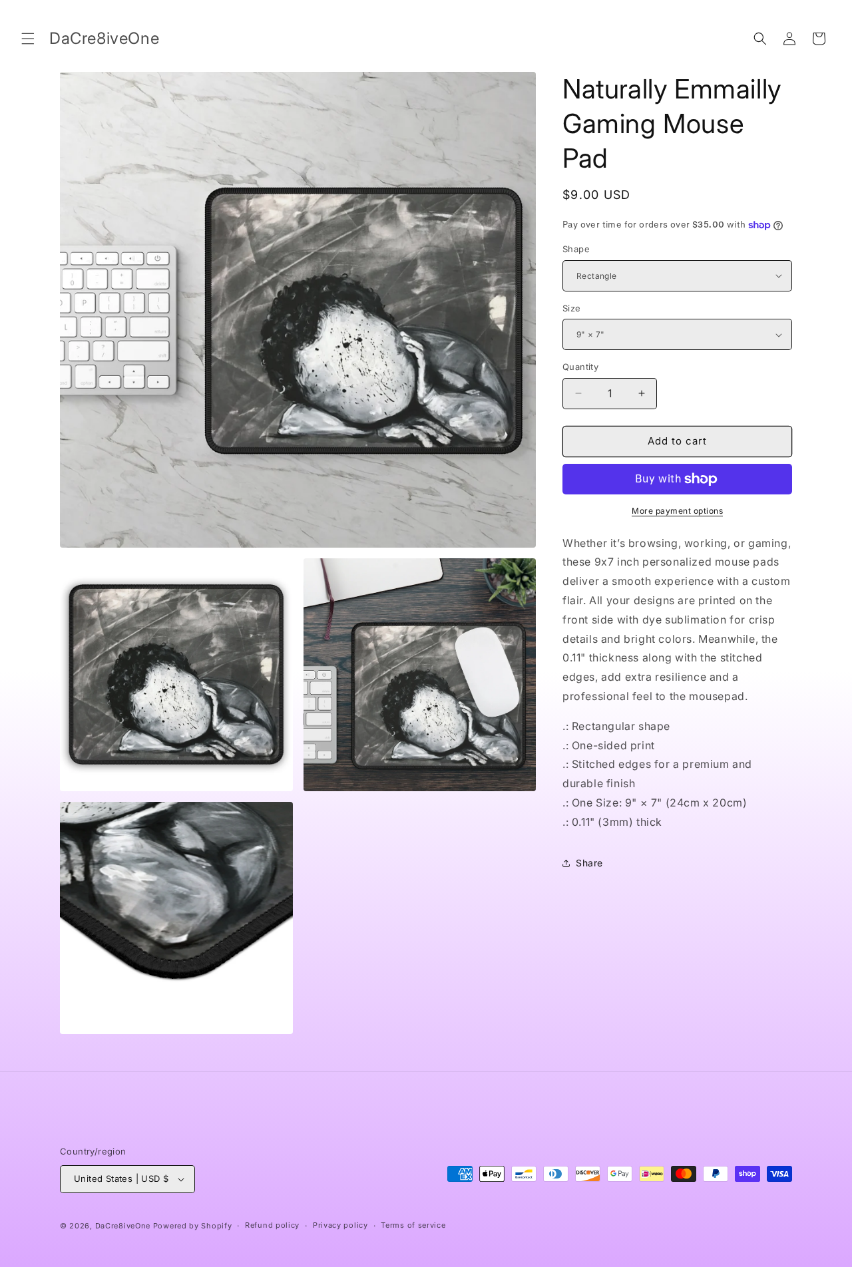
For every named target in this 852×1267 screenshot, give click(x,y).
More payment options (677, 511)
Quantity (580, 366)
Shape (576, 249)
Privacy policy (340, 1225)
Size (571, 308)
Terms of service (413, 1225)
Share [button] (589, 862)
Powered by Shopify (192, 1225)
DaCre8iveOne (122, 1225)
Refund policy (272, 1225)
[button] (28, 38)
